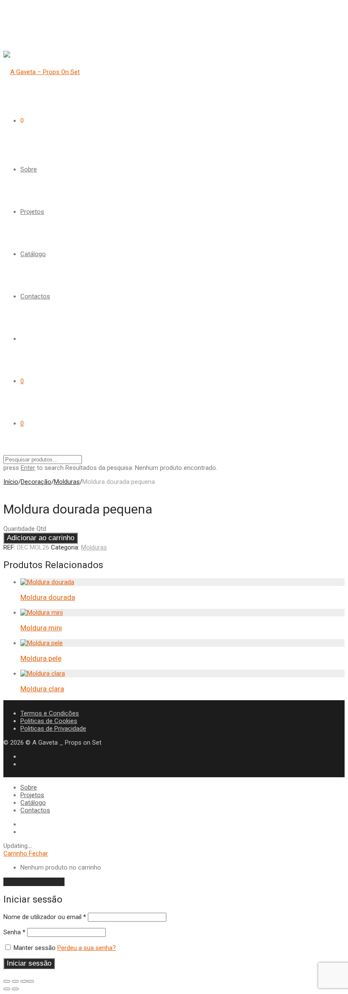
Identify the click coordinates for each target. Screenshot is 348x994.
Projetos (32, 211)
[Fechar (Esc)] (30, 981)
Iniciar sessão (29, 963)
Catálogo (33, 254)
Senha (14, 932)
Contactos (35, 296)
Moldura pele (41, 658)
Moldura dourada (47, 597)
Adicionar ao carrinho (40, 538)
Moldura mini (41, 628)
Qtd (41, 529)
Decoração (36, 482)
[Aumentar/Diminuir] (6, 981)
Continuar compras (34, 882)
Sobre (28, 169)
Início (10, 482)
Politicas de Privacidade (53, 728)
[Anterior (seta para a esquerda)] (6, 989)
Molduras (67, 482)
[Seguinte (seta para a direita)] (15, 989)
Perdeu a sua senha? (86, 948)
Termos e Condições (49, 713)
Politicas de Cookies (48, 721)
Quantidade (19, 529)
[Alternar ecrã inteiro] (15, 981)
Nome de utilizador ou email (44, 917)
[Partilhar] (23, 981)
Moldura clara (42, 689)
